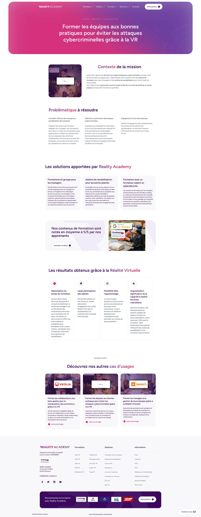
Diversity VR (93, 463)
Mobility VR (93, 455)
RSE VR (77, 468)
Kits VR (107, 485)
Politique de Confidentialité (143, 472)
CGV (136, 463)
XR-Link (107, 481)
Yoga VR (92, 472)
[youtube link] (60, 482)
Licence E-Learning (111, 472)
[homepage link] (55, 447)
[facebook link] (42, 482)
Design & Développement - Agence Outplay (100, 514)
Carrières (138, 459)
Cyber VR (92, 468)
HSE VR (77, 455)
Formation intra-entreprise (113, 455)
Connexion (135, 7)
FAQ (136, 455)
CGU (136, 468)
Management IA (94, 459)
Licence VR (108, 463)
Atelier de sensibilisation (113, 459)
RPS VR (77, 459)
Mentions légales (140, 481)
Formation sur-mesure (112, 476)
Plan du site (138, 485)
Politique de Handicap (142, 476)
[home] (50, 7)
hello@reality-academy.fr (48, 476)
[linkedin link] (54, 482)
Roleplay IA (108, 468)
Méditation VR (79, 472)
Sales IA (77, 463)
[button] (88, 7)
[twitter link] (48, 482)
